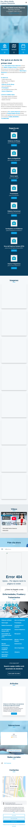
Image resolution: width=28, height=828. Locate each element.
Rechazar (14, 815)
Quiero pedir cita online (14, 673)
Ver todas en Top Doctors (14, 750)
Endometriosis (18, 643)
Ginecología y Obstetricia (5, 655)
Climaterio (17, 652)
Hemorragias (5, 622)
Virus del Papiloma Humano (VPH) (6, 630)
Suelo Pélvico (5, 652)
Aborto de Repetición (20, 620)
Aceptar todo (14, 821)
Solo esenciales (14, 818)
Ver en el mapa (13, 786)
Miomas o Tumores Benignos (19, 640)
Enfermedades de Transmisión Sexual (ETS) (6, 635)
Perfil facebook (7, 763)
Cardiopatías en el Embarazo (19, 626)
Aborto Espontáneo (19, 648)
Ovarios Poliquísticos (20, 629)
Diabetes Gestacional (7, 625)
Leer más (14, 145)
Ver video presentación (14, 13)
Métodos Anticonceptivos (6, 644)
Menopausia (17, 633)
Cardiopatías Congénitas (5, 648)
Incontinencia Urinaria (7, 639)
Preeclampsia (18, 622)
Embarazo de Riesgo (7, 620)
